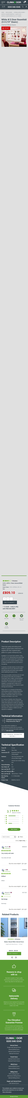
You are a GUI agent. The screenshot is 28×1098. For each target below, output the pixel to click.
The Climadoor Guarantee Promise (14, 1021)
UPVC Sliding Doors (14, 1074)
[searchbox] (7, 837)
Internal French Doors (14, 1051)
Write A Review (14, 829)
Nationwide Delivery (14, 997)
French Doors (14, 1057)
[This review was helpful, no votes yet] (22, 863)
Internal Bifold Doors (19, 12)
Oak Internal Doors (14, 1083)
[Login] (26, 7)
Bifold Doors (9, 12)
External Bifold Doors (14, 1068)
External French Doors (14, 1061)
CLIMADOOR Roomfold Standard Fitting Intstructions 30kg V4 (14, 720)
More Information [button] (7, 1092)
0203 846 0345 (14, 7)
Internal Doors (14, 1045)
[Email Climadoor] (3, 7)
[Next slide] (15, 957)
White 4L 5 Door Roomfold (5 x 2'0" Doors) (11, 16)
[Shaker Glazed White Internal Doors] (14, 927)
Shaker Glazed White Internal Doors (14, 942)
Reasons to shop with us (14, 973)
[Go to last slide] (12, 957)
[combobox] (21, 840)
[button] (24, 29)
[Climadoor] (14, 2)
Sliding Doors (14, 1072)
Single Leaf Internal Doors (12, 944)
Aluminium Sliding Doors (14, 1076)
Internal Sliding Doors (14, 1078)
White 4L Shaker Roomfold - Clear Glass (11, 14)
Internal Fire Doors (14, 1053)
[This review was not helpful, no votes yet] (25, 863)
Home (2, 12)
